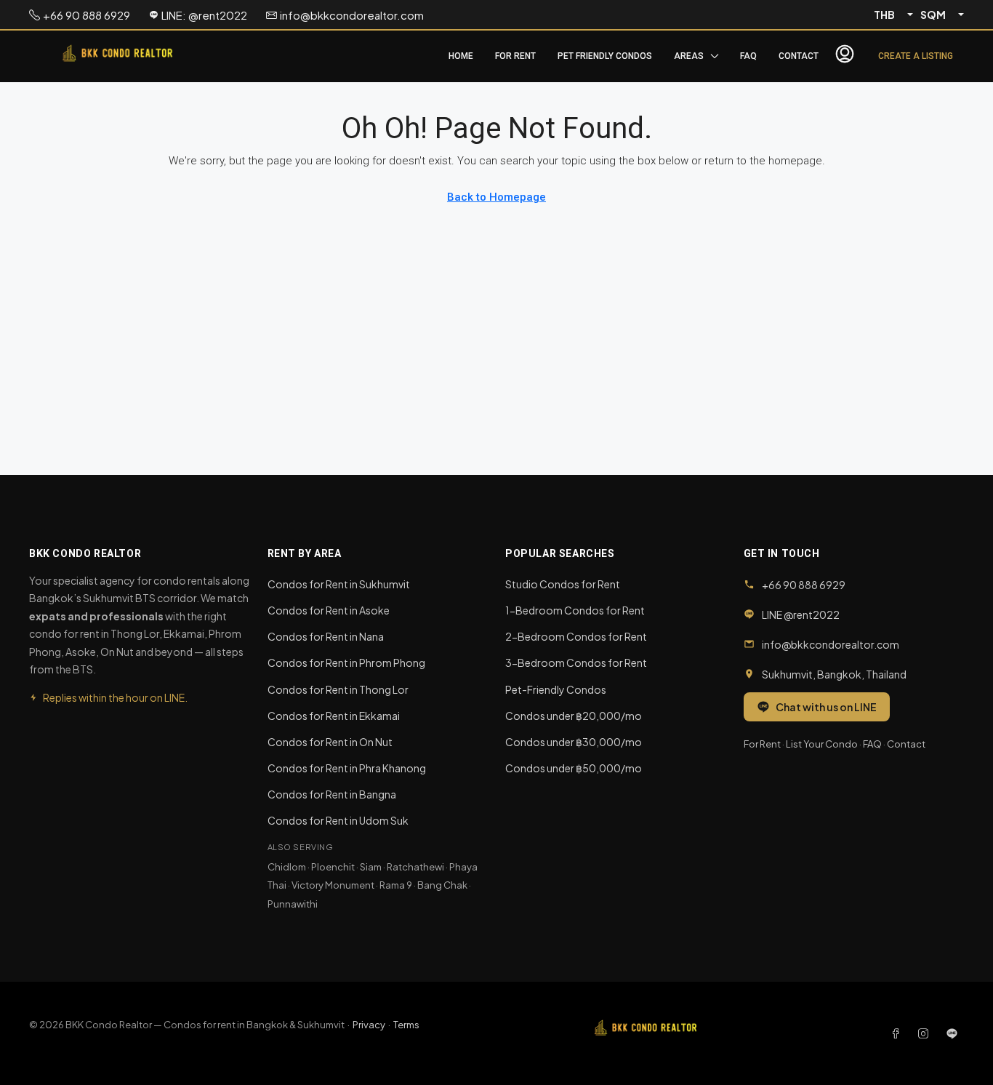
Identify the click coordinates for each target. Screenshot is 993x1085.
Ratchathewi (415, 867)
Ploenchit (333, 867)
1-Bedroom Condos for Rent (575, 610)
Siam (371, 867)
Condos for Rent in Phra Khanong (347, 767)
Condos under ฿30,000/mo (573, 741)
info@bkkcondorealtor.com (830, 644)
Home (461, 56)
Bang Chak (442, 885)
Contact (799, 56)
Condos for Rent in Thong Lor (338, 689)
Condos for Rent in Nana (326, 636)
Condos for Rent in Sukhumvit (339, 583)
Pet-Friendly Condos (555, 689)
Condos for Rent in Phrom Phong (346, 662)
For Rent (515, 56)
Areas (689, 56)
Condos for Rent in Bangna (332, 794)
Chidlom (287, 867)
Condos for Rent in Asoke (329, 610)
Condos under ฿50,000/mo (573, 767)
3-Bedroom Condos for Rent (576, 662)
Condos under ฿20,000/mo (573, 715)
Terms (406, 1024)
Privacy (369, 1024)
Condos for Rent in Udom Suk (338, 820)
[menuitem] (844, 56)
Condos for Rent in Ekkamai (334, 715)
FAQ (748, 56)
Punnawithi (293, 904)
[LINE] (952, 1033)
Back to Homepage (496, 197)
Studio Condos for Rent (562, 583)
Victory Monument (333, 885)
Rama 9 (395, 885)
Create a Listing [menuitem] (915, 56)
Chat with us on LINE (826, 706)
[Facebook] (898, 1033)
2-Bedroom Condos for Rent (576, 636)
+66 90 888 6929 (803, 584)
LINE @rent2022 (801, 614)
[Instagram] (926, 1033)
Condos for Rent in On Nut (330, 741)
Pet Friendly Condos (605, 56)
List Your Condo (822, 744)
